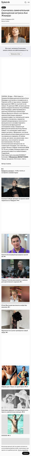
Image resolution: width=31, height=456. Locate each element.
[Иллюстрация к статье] (15, 35)
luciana (8, 164)
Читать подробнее (23, 450)
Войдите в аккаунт (7, 171)
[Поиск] (25, 2)
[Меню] (29, 2)
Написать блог (16, 54)
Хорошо (26, 453)
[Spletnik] (5, 2)
